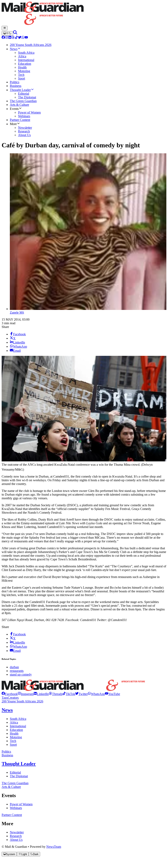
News (7, 710)
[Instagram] (6, 38)
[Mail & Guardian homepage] (84, 14)
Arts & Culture (11, 787)
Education (16, 730)
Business (7, 755)
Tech (13, 741)
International (18, 726)
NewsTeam (53, 846)
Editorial (15, 772)
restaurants (17, 671)
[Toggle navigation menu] (5, 28)
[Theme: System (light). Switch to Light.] (7, 33)
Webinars (16, 808)
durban (14, 667)
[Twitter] (19, 38)
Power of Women (21, 804)
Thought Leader (19, 763)
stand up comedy (21, 674)
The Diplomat (19, 776)
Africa (14, 722)
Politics (6, 751)
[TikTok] (16, 38)
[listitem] (10, 694)
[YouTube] (26, 38)
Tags (5, 697)
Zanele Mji (17, 312)
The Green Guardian (15, 783)
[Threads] (13, 38)
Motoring (16, 737)
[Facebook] (3, 38)
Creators (13, 697)
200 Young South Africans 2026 (22, 701)
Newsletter (17, 832)
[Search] (15, 33)
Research (16, 836)
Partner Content (12, 815)
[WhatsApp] (23, 38)
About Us (16, 839)
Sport (13, 744)
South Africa (18, 718)
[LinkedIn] (9, 38)
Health (14, 733)
